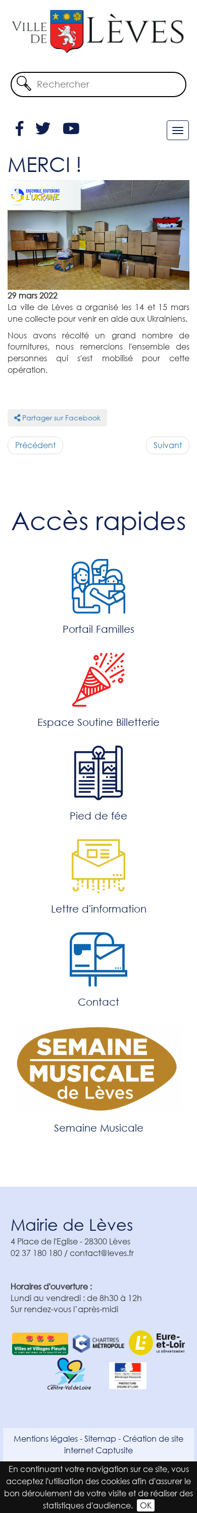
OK (146, 1505)
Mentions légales (46, 1438)
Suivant (168, 445)
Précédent (35, 445)
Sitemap (100, 1438)
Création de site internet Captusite (123, 1444)
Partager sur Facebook (60, 417)
